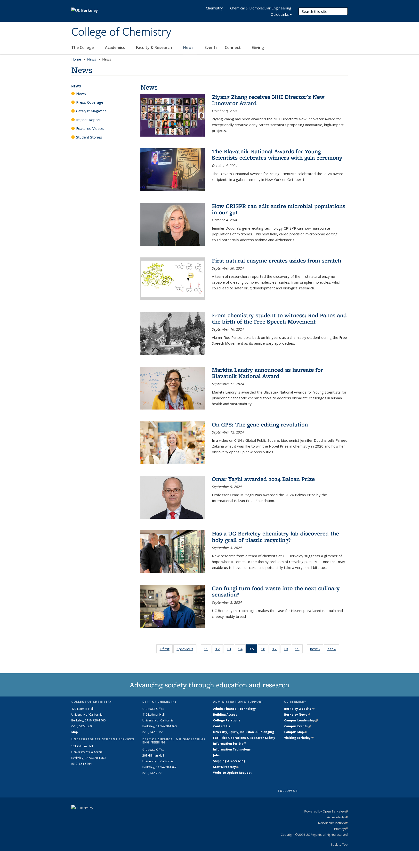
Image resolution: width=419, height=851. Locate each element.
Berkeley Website (299, 709)
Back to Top (339, 844)
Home (76, 59)
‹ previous (186, 648)
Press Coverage (89, 102)
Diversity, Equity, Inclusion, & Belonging (243, 732)
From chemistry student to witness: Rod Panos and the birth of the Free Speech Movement (279, 318)
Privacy (341, 829)
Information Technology (232, 749)
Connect (233, 47)
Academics (115, 47)
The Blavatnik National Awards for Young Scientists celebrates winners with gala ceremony (277, 154)
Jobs (216, 755)
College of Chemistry (121, 32)
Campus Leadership (301, 720)
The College (83, 47)
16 (264, 649)
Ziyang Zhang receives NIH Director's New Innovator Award (268, 100)
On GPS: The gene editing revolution (260, 424)
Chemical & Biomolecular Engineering (260, 8)
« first (166, 648)
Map (74, 732)
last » (333, 648)
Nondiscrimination (333, 823)
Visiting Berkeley (299, 738)
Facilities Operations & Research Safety (244, 738)
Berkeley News (297, 714)
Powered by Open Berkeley (326, 811)
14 (242, 649)
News (188, 47)
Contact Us (221, 726)
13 (230, 649)
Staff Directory (226, 767)
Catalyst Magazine (91, 110)
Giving (258, 47)
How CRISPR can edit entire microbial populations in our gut (278, 209)
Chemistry (214, 8)
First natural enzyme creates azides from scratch (276, 260)
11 (207, 649)
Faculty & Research (154, 47)
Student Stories (89, 137)
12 (219, 649)
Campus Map (295, 732)
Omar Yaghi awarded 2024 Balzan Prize (263, 479)
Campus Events (297, 726)
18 (287, 649)
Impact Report (88, 119)
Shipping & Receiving (229, 761)
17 (276, 649)
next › (316, 648)
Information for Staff (229, 744)
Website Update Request (232, 773)
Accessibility (337, 817)
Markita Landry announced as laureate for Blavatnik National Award (267, 373)
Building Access (225, 714)
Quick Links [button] (280, 14)
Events (211, 47)
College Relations (226, 720)
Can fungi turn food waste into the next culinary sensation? (276, 591)
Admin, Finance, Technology (234, 709)
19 (299, 649)
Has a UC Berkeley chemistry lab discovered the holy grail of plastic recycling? (275, 536)
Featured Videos (90, 128)
